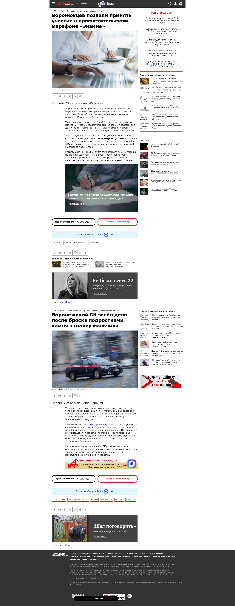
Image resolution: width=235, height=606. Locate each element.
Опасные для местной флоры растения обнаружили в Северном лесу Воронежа (161, 42)
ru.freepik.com (63, 90)
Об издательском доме (80, 554)
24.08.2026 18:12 (58, 310)
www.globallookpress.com (82, 389)
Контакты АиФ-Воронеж (80, 556)
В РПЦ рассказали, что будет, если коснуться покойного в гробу (165, 154)
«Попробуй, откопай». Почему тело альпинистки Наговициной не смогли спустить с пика (166, 362)
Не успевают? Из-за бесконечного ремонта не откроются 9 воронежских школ (121, 264)
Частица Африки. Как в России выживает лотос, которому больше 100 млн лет (166, 117)
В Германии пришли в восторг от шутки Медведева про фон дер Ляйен (167, 172)
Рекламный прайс (101, 556)
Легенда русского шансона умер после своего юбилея (165, 163)
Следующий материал (96, 598)
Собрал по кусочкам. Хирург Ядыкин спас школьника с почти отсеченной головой (167, 326)
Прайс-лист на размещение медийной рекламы (154, 556)
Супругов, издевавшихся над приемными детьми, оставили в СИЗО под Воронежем (161, 63)
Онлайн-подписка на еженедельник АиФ (145, 554)
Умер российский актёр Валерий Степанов (165, 145)
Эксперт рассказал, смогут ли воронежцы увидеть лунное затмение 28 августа (162, 53)
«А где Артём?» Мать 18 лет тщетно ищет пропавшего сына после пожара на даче (166, 335)
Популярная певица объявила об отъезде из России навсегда (164, 190)
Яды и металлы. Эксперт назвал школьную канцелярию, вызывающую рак (164, 344)
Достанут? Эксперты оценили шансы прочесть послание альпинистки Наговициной (167, 353)
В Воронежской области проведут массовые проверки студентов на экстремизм (76, 264)
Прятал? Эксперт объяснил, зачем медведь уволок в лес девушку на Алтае (165, 99)
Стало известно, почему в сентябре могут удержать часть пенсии (166, 181)
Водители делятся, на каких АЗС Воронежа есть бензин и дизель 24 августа (161, 20)
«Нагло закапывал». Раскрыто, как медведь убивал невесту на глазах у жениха (166, 317)
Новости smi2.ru (61, 302)
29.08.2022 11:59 (58, 11)
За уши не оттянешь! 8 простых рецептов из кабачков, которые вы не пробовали (167, 81)
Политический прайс (121, 556)
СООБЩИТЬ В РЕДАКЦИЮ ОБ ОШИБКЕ (84, 559)
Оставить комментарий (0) (117, 222)
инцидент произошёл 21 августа (101, 424)
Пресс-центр (98, 554)
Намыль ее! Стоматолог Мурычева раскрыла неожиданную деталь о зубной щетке (166, 90)
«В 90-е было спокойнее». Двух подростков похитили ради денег (165, 107)
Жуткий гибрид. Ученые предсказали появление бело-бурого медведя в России (167, 126)
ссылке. (128, 160)
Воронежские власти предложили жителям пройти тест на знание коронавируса (100, 196)
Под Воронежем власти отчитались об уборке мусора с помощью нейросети (162, 31)
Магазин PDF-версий (115, 554)
